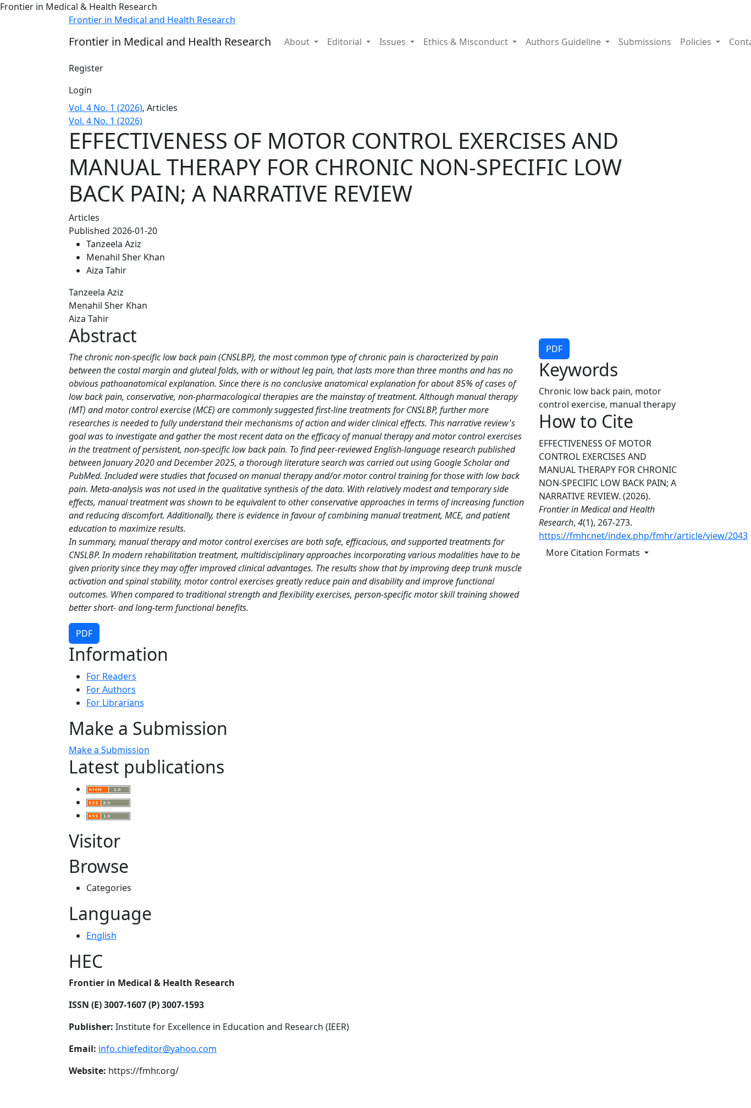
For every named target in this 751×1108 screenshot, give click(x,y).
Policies (697, 42)
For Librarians (115, 703)
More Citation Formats (594, 553)
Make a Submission (109, 750)
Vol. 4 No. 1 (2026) (105, 108)
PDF (554, 349)
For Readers (111, 676)
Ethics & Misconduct (466, 42)
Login (80, 90)
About (298, 42)
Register (86, 68)
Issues (393, 42)
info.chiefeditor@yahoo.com (157, 1049)
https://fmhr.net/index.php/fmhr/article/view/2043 (643, 536)
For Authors (111, 689)
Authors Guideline (564, 42)
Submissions (645, 42)
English (101, 935)
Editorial (345, 42)
